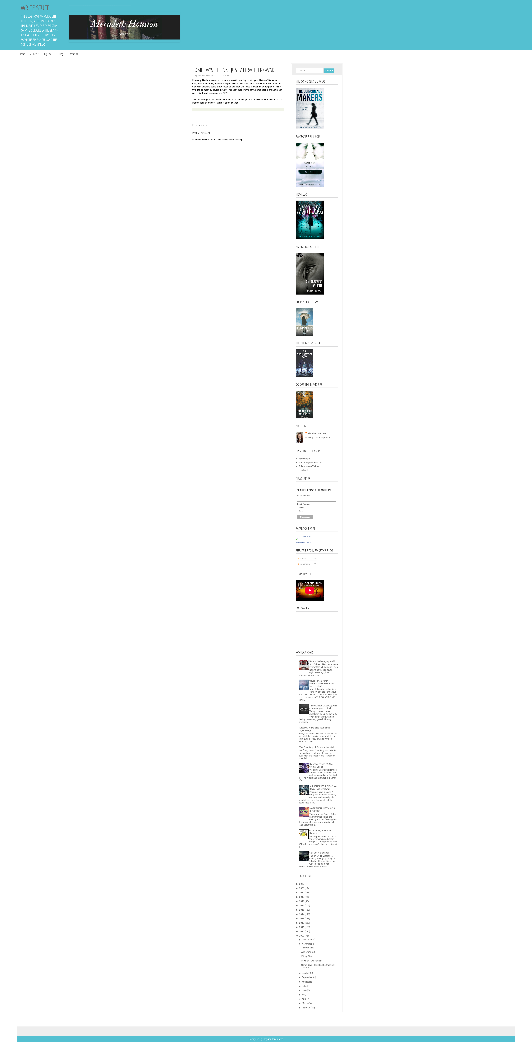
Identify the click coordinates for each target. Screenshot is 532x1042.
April (304, 999)
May (304, 994)
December (307, 939)
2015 (302, 910)
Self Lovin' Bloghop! (319, 852)
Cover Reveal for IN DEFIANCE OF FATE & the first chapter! (321, 683)
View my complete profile (317, 437)
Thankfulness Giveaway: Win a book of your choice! (323, 707)
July (304, 986)
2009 (302, 935)
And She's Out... (308, 952)
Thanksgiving (307, 947)
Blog (61, 54)
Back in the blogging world (322, 661)
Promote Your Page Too (304, 542)
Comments (304, 564)
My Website (304, 458)
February (306, 1007)
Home (22, 54)
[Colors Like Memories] (297, 539)
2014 (302, 914)
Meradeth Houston (206, 75)
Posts (302, 558)
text (301, 511)
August (305, 981)
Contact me (73, 54)
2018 (302, 897)
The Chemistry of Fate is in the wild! (316, 747)
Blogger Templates (273, 1039)
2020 (302, 888)
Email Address (303, 495)
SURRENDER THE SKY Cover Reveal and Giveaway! (323, 787)
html (302, 508)
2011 (302, 927)
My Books (48, 54)
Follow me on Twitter (309, 466)
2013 (302, 918)
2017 (302, 901)
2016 (302, 905)
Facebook (303, 470)
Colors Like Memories (303, 536)
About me (34, 54)
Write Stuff (35, 7)
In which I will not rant (311, 960)
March (305, 1003)
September (307, 977)
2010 (302, 931)
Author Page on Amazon (310, 462)
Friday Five (306, 956)
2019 (302, 892)
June (304, 990)
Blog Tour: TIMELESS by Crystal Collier (321, 765)
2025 (302, 884)
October (306, 973)
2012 (302, 923)
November (307, 944)
